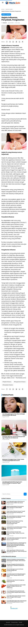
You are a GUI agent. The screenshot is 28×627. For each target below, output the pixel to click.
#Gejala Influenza (7, 381)
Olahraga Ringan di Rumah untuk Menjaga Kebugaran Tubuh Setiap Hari (17, 551)
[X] (10, 42)
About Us (8, 622)
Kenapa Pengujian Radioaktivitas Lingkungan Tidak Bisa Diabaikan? (15, 565)
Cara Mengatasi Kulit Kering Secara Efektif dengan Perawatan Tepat (12, 482)
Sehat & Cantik (9, 9)
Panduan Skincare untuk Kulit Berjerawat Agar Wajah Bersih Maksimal (13, 437)
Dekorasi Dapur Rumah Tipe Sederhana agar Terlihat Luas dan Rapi (15, 533)
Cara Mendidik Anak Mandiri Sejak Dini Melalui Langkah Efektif (16, 538)
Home (2, 9)
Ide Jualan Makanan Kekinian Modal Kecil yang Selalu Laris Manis (16, 517)
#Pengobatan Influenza (19, 381)
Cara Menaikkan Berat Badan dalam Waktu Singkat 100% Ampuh (16, 596)
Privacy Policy (14, 622)
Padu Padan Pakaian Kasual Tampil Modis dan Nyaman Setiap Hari (16, 512)
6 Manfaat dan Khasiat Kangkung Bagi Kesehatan (15, 581)
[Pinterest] (22, 42)
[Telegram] (16, 42)
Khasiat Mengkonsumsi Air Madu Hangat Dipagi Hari (15, 570)
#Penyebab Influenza (8, 385)
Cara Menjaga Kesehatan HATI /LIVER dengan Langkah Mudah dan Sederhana (16, 586)
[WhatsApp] (13, 42)
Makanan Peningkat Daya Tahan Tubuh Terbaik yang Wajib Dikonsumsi (13, 460)
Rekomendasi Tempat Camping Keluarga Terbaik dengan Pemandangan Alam (15, 522)
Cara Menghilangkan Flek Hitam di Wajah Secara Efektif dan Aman (13, 414)
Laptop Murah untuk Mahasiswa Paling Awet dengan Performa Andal (16, 527)
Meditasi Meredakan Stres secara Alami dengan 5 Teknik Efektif (15, 507)
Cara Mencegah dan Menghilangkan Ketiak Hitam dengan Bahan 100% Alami (16, 575)
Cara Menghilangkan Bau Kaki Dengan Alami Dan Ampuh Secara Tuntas (16, 601)
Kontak (20, 622)
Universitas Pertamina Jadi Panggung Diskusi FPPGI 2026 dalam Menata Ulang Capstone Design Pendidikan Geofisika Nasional (16, 544)
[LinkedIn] (19, 42)
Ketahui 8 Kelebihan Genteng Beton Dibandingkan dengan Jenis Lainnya (16, 560)
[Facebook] (7, 42)
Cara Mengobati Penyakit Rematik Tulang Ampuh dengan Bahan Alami (16, 591)
